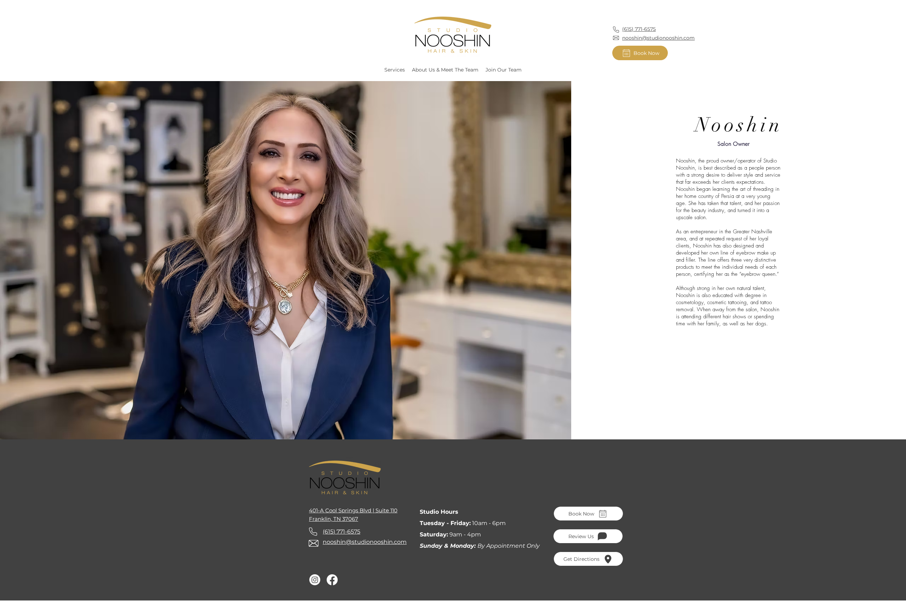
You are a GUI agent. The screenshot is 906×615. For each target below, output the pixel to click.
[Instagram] (314, 579)
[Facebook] (332, 579)
